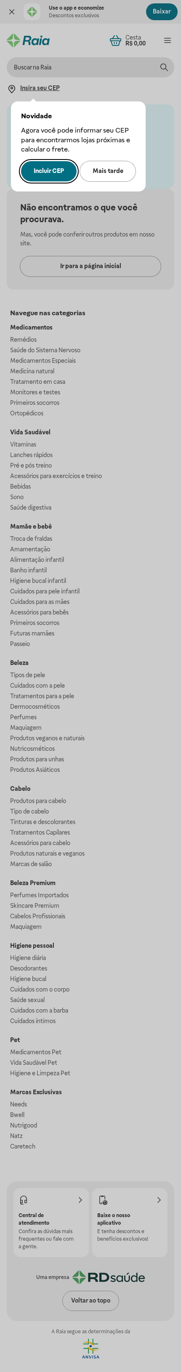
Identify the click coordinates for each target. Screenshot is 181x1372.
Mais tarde (108, 171)
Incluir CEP (49, 171)
